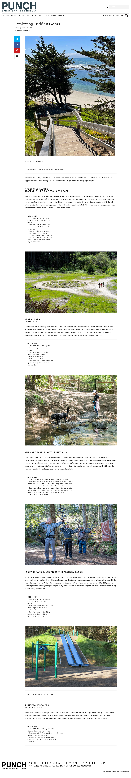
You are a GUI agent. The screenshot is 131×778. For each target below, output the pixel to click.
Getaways (15, 15)
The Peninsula (51, 763)
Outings (39, 15)
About (32, 763)
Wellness (62, 15)
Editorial (71, 763)
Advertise (89, 763)
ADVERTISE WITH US (111, 15)
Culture (5, 15)
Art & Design (50, 15)
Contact (106, 763)
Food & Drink (27, 15)
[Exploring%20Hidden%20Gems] (17, 56)
